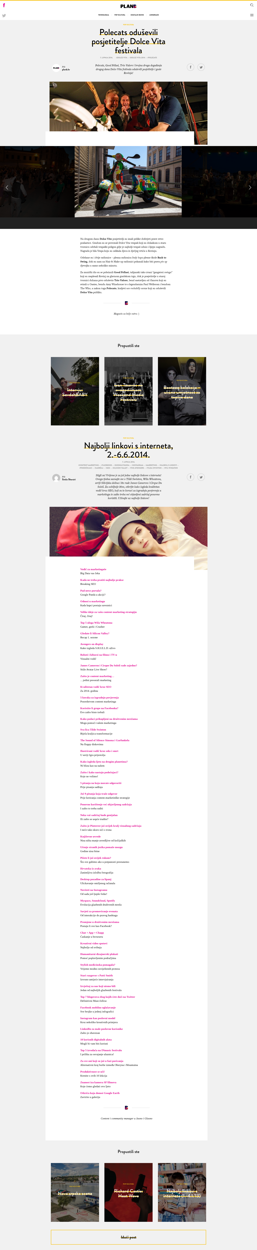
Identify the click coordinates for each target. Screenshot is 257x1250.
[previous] (7, 187)
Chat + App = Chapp (92, 932)
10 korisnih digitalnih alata (96, 1039)
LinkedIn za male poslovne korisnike (101, 1028)
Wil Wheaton (171, 468)
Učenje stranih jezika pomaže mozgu (101, 847)
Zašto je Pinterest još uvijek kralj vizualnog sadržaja (110, 825)
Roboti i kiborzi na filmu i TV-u (98, 654)
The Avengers (137, 468)
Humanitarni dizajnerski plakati (99, 954)
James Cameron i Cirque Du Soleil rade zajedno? (108, 665)
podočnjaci (86, 468)
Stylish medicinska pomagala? (97, 964)
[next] (249, 187)
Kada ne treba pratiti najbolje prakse (102, 579)
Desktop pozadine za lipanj (95, 879)
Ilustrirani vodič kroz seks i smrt (99, 750)
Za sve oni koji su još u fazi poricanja (101, 1060)
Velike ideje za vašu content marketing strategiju (108, 612)
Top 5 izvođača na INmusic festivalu (101, 1050)
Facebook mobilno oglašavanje (98, 1007)
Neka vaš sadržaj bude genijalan (99, 815)
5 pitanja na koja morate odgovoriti (100, 783)
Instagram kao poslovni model (97, 1018)
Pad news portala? (90, 590)
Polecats (152, 57)
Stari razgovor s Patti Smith (96, 975)
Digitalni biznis (137, 15)
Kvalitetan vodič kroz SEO (95, 686)
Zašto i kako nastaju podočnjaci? (99, 772)
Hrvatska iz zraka (90, 868)
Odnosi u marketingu (92, 601)
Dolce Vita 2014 (137, 57)
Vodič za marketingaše (93, 569)
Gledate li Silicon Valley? (94, 633)
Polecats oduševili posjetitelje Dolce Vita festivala (128, 41)
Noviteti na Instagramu (93, 889)
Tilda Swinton (154, 468)
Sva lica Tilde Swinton (93, 729)
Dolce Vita (122, 57)
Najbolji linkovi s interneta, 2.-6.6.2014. (128, 450)
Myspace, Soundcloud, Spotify (97, 900)
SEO (108, 468)
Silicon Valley (120, 468)
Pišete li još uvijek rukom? (95, 857)
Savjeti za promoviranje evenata (99, 911)
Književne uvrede (90, 836)
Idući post (128, 1237)
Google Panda (122, 465)
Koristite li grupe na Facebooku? (99, 708)
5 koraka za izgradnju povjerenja (99, 697)
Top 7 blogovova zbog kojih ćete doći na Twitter (107, 996)
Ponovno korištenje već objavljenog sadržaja (106, 804)
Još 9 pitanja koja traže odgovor (98, 793)
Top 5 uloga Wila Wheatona (96, 622)
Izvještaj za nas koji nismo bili (98, 986)
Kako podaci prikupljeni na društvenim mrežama (109, 718)
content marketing (89, 465)
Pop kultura (119, 15)
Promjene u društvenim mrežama (99, 921)
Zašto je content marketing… (97, 676)
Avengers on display (91, 644)
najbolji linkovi (168, 465)
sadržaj (99, 468)
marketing (151, 465)
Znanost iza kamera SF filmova (98, 1082)
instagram (138, 465)
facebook (107, 465)
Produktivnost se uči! (92, 1071)
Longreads (154, 15)
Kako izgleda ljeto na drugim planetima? (104, 761)
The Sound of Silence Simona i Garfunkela (104, 740)
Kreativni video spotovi (93, 943)
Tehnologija (103, 15)
